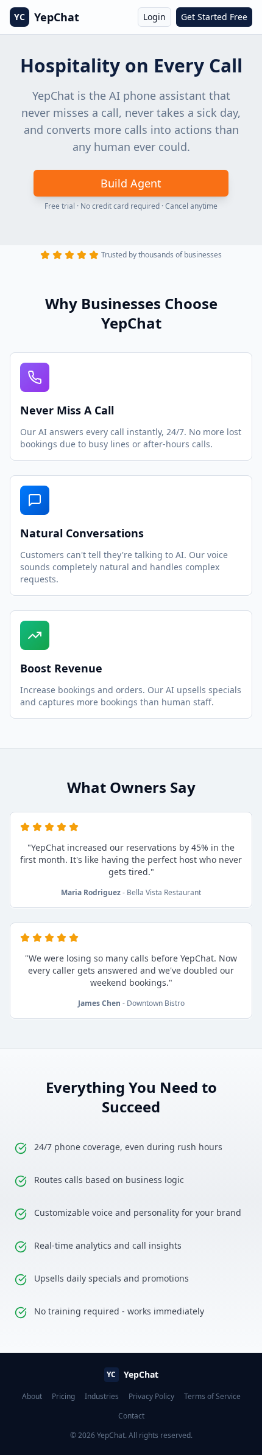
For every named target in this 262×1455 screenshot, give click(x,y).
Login (154, 17)
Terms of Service (212, 1396)
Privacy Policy (151, 1396)
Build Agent (131, 183)
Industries (102, 1396)
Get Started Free (214, 17)
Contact (131, 1416)
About (32, 1396)
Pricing (63, 1396)
